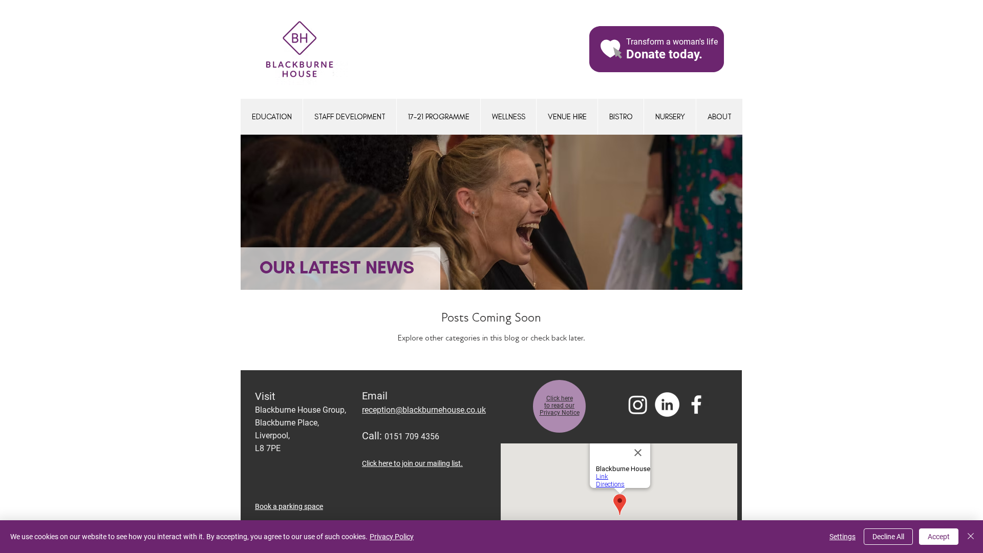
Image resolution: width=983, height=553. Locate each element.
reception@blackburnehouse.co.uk (424, 410)
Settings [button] (842, 537)
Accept (939, 537)
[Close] (971, 536)
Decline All (888, 537)
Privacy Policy (392, 537)
